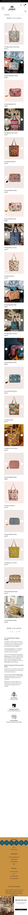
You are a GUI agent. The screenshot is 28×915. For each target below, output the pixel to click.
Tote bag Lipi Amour (9, 276)
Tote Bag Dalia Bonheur (10, 161)
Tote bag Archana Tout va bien (11, 47)
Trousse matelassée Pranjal (10, 591)
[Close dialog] (27, 897)
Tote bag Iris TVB (8, 420)
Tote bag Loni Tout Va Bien (10, 448)
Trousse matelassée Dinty (10, 362)
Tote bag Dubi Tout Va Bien (11, 133)
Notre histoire (14, 842)
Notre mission (14, 845)
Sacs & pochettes (14, 861)
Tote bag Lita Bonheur (9, 505)
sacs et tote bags (9, 648)
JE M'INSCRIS (21, 909)
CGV (14, 874)
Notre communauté (14, 878)
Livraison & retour (14, 871)
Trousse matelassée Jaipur (10, 190)
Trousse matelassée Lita (10, 104)
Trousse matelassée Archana (11, 75)
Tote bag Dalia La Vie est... (10, 247)
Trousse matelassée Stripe (10, 534)
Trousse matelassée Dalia (10, 305)
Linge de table (14, 859)
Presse (14, 847)
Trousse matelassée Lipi (10, 219)
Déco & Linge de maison (14, 857)
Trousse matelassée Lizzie (10, 477)
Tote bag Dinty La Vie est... (10, 333)
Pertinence (13, 14)
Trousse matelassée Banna (10, 391)
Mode (14, 864)
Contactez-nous (14, 849)
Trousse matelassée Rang (10, 620)
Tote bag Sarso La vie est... (10, 563)
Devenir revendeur (14, 876)
